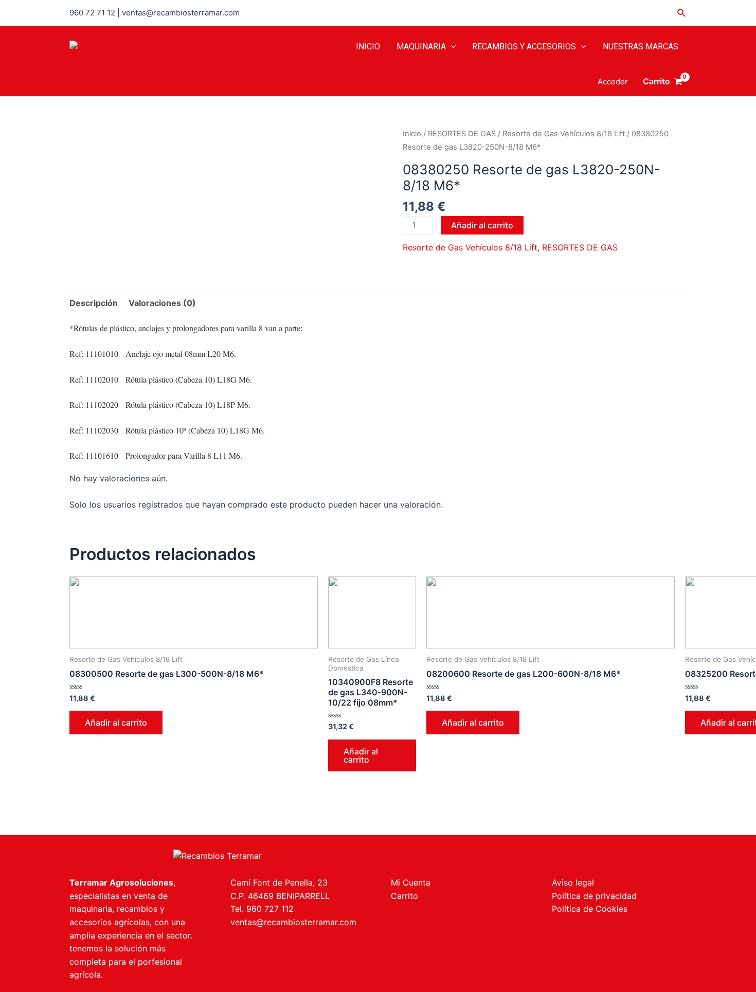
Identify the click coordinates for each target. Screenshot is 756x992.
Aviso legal (573, 882)
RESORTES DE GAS (462, 133)
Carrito (404, 896)
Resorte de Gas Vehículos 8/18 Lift (563, 133)
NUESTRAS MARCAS (640, 46)
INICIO (368, 46)
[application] (451, 46)
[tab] (93, 303)
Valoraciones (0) (162, 303)
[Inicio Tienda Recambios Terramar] (217, 855)
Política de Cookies (589, 909)
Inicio (412, 133)
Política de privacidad (594, 896)
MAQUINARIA (421, 46)
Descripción (93, 303)
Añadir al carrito (482, 225)
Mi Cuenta (410, 882)
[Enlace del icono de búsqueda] (682, 13)
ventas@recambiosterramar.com (293, 922)
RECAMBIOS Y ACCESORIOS (524, 46)
